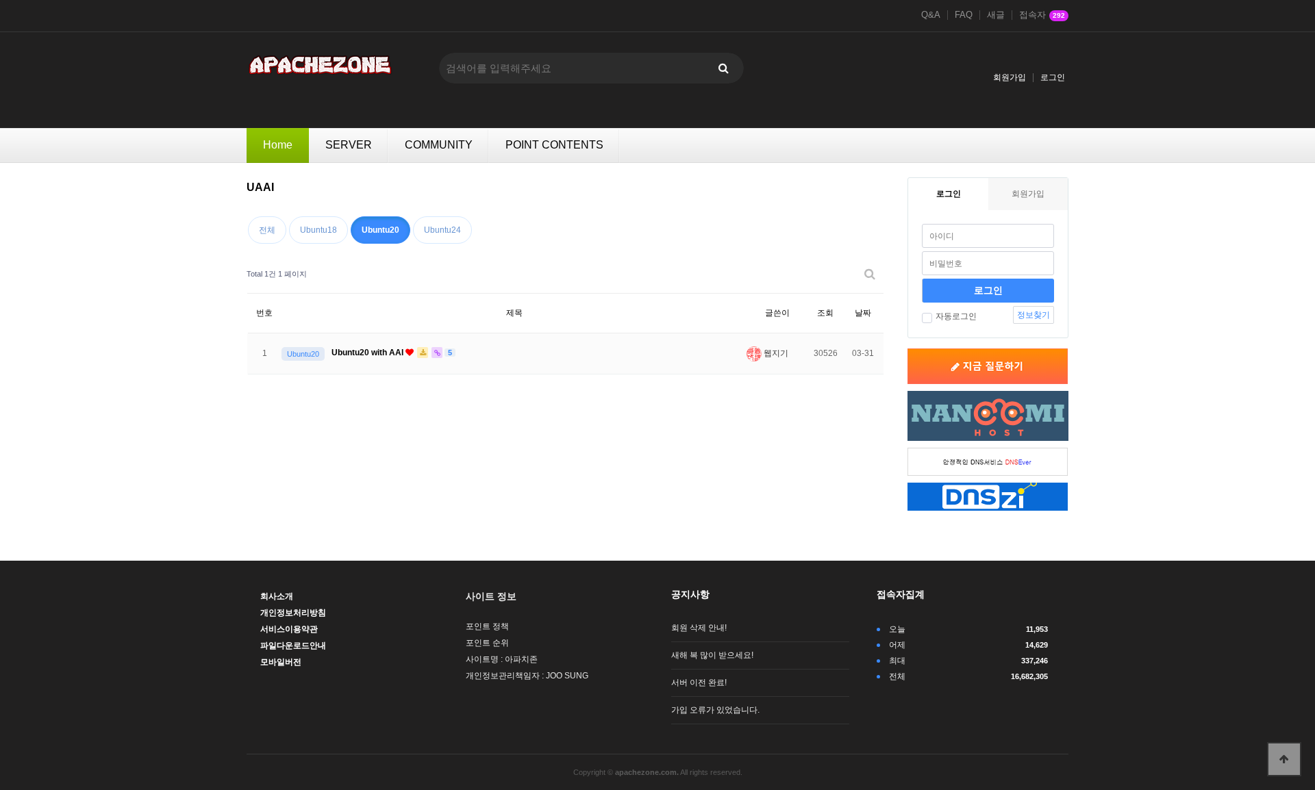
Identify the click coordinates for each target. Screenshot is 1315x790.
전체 (267, 230)
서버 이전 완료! (699, 682)
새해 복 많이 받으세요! (712, 655)
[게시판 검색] (869, 274)
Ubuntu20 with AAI (368, 352)
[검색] (723, 68)
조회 (825, 313)
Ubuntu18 (318, 230)
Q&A (930, 15)
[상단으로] (1284, 759)
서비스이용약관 (289, 629)
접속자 (1042, 15)
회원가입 (1009, 77)
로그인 (1052, 77)
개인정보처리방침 (293, 612)
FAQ (964, 15)
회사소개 (276, 596)
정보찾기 (1033, 315)
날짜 (863, 313)
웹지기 (775, 353)
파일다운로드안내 (293, 645)
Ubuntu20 (380, 230)
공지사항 (690, 594)
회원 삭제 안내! (699, 628)
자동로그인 (956, 316)
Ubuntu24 (442, 230)
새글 (996, 15)
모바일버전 (280, 662)
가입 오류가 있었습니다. (715, 710)
